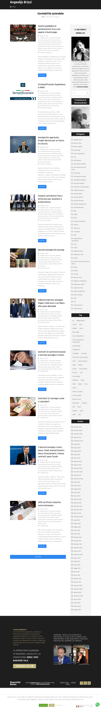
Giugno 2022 (77, 523)
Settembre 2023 (78, 479)
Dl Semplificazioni (79, 207)
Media (82, 380)
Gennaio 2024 (77, 465)
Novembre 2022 (78, 510)
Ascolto (74, 324)
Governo (76, 225)
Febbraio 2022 (78, 537)
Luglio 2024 (77, 444)
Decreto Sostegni (42, 44)
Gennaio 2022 (77, 541)
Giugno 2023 (77, 486)
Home (43, 17)
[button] (13, 7)
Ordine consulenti (77, 392)
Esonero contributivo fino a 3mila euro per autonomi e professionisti (50, 198)
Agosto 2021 (77, 558)
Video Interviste (78, 305)
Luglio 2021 (77, 561)
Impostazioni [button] (59, 705)
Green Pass (77, 228)
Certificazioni (77, 160)
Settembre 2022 (78, 517)
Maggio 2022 (77, 527)
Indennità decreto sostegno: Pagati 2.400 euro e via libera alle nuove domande (51, 303)
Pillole (75, 267)
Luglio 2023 (77, 482)
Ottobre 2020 (77, 592)
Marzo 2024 (77, 458)
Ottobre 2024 (77, 437)
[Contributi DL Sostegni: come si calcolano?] (23, 406)
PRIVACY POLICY (64, 682)
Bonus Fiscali (77, 143)
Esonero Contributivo (56, 46)
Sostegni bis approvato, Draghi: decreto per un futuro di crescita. (51, 140)
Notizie (45, 48)
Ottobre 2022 (77, 513)
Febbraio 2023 (78, 499)
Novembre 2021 (78, 548)
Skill (73, 407)
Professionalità (76, 395)
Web (79, 414)
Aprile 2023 (77, 492)
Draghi (48, 46)
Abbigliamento (81, 321)
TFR (75, 302)
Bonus (81, 328)
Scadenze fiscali (78, 288)
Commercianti (76, 346)
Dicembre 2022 (78, 506)
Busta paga (75, 332)
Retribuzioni (75, 403)
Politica (44, 50)
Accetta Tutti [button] (43, 705)
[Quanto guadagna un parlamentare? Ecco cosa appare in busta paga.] (23, 33)
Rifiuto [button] (51, 705)
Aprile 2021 (77, 572)
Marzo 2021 (77, 575)
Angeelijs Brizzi (21, 2)
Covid (74, 361)
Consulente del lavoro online (45, 40)
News (86, 384)
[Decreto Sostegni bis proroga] (23, 258)
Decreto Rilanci (42, 517)
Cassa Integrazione (79, 153)
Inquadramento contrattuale (45, 519)
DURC (75, 218)
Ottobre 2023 (77, 475)
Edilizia (80, 365)
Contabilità (75, 353)
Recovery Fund (78, 277)
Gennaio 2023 (77, 503)
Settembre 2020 (78, 596)
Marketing (75, 380)
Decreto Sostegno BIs (53, 44)
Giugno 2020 (77, 606)
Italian (81, 706)
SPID (75, 298)
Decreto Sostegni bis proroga (51, 249)
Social (79, 407)
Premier (48, 50)
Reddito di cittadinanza (80, 281)
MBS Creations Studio (43, 684)
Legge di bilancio (58, 519)
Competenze (76, 350)
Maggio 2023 (77, 489)
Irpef (75, 244)
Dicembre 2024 (78, 430)
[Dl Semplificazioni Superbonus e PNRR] (23, 91)
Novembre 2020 (78, 589)
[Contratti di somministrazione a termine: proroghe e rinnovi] (23, 360)
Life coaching (76, 376)
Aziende (74, 328)
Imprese (74, 372)
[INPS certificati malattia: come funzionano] (23, 510)
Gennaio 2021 (77, 582)
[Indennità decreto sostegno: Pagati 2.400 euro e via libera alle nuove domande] (23, 308)
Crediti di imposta (79, 190)
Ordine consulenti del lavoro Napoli (47, 160)
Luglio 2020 (77, 603)
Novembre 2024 (78, 434)
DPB (75, 211)
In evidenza (53, 158)
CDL (75, 157)
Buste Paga (77, 150)
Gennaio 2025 (77, 427)
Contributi (84, 353)
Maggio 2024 (77, 451)
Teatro (81, 411)
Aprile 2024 (77, 455)
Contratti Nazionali (79, 183)
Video (74, 414)
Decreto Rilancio (50, 517)
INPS (75, 235)
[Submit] (87, 93)
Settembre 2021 (78, 554)
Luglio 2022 (77, 520)
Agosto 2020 (77, 599)
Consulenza (57, 40)
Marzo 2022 (77, 534)
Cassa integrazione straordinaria (77, 341)
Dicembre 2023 (78, 468)
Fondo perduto (83, 369)
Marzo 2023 (77, 496)
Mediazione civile (78, 254)
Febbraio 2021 (77, 579)
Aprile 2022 (77, 530)
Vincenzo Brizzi (55, 50)
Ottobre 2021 (77, 551)
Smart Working (78, 295)
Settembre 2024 (78, 441)
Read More (42, 75)
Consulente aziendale (55, 38)
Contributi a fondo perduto (81, 187)
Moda (74, 384)
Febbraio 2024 (78, 461)
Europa (74, 369)
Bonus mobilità (78, 147)
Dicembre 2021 (78, 544)
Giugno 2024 (77, 448)
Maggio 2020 (77, 610)
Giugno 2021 (77, 565)
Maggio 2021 (77, 568)
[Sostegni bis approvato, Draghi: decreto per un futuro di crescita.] (23, 144)
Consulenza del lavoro (44, 42)
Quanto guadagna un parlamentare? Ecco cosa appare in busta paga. (49, 29)
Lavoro (75, 248)
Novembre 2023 (78, 472)
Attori (80, 324)
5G (73, 321)
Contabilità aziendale (56, 42)
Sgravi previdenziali (79, 291)
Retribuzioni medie (79, 284)
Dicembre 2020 (78, 586)
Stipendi (74, 411)
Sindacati (84, 403)
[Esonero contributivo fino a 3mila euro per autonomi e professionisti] (23, 203)
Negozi (80, 384)
